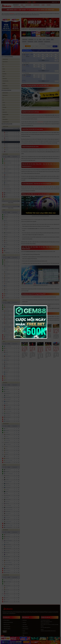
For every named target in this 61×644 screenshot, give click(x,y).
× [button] (45, 307)
